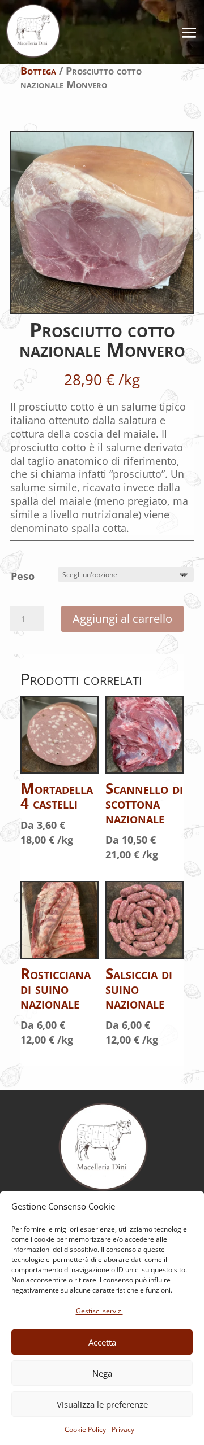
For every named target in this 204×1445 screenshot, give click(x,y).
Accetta (102, 1342)
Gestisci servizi (99, 1311)
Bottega (38, 70)
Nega (102, 1373)
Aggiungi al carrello (122, 618)
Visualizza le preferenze (102, 1404)
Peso (23, 576)
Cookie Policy (85, 1429)
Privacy (123, 1429)
